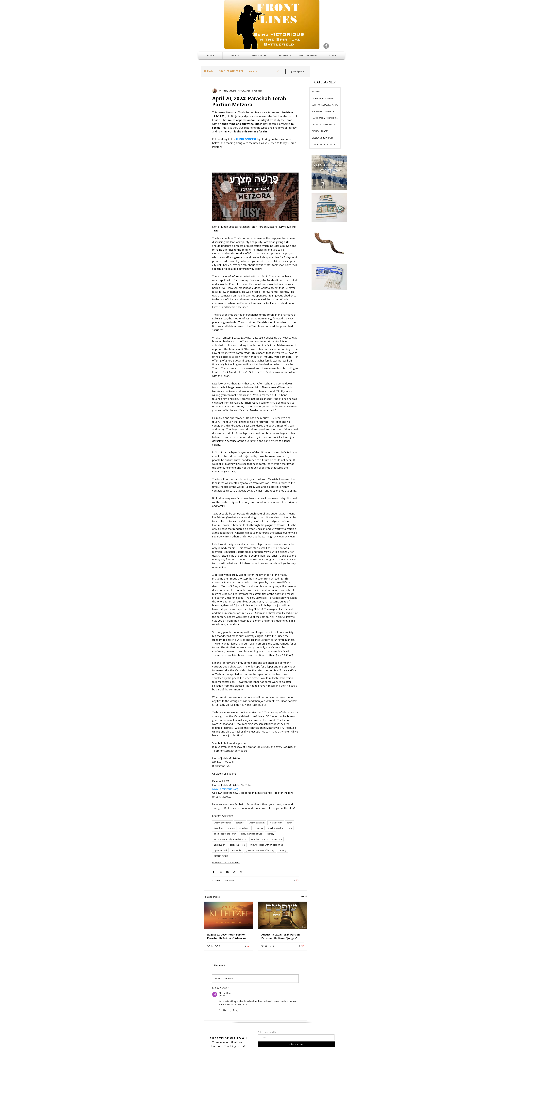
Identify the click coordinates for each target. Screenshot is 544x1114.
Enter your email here (268, 1032)
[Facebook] (326, 46)
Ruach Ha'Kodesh (276, 828)
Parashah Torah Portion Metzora (266, 839)
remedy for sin (221, 855)
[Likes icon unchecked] (221, 1010)
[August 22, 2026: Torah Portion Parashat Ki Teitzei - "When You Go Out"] (228, 915)
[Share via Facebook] (213, 871)
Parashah (218, 828)
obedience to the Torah (225, 833)
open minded (220, 850)
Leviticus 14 (219, 844)
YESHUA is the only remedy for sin (230, 839)
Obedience (244, 828)
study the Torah (237, 844)
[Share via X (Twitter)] (220, 871)
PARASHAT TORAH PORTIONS (226, 862)
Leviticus (259, 828)
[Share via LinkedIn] (227, 871)
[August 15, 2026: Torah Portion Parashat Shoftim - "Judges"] (282, 915)
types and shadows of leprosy (260, 850)
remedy (282, 850)
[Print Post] (241, 871)
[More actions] (297, 90)
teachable (236, 850)
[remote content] (255, 160)
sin (290, 828)
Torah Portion (275, 822)
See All (304, 896)
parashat (240, 822)
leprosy (270, 833)
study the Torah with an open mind (266, 844)
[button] (259, 55)
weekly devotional (222, 822)
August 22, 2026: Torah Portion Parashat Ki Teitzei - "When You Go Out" (227, 936)
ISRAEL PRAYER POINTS (231, 71)
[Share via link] (234, 871)
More (251, 71)
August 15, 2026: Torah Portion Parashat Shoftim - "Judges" (280, 936)
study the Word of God (251, 833)
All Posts (208, 71)
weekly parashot (256, 822)
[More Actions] (297, 994)
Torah (289, 822)
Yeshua (231, 828)
